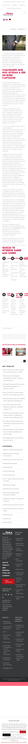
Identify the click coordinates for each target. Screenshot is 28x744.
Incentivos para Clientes (7, 663)
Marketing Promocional (11, 489)
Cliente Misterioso (9, 471)
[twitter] (5, 594)
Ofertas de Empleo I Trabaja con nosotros (13, 500)
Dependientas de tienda (20, 585)
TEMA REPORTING (8, 581)
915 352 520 (12, 1)
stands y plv (7, 518)
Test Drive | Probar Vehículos (6, 637)
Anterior (14, 29)
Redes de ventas (19, 554)
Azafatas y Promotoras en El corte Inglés (20, 657)
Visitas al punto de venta (19, 579)
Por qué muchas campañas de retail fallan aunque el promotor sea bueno (13, 423)
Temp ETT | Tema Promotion (19, 591)
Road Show (7, 642)
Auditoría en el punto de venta (13, 459)
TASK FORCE (7, 522)
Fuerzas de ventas (9, 475)
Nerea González (7, 328)
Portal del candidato (6, 574)
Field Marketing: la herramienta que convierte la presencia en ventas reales (13, 432)
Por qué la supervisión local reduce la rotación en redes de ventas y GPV (13, 407)
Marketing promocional (7, 622)
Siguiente (21, 29)
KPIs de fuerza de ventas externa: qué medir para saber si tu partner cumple (14, 386)
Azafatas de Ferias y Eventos (20, 633)
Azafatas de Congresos (20, 640)
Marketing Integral (9, 485)
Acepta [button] (23, 732)
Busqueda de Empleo (10, 463)
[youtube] (8, 594)
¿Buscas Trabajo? (5, 564)
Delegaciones (7, 668)
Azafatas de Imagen (20, 645)
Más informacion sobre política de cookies (14, 742)
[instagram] (3, 597)
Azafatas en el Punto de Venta (20, 627)
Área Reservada (5, 569)
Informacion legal (20, 597)
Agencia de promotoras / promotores (11, 455)
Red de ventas (7, 514)
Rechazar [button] (6, 735)
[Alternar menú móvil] (25, 12)
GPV (4, 632)
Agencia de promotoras (20, 544)
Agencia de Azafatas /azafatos (13, 449)
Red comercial (19, 560)
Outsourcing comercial (20, 573)
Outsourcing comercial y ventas (13, 505)
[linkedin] (11, 594)
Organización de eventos (7, 627)
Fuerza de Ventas (19, 565)
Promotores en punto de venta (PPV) (13, 510)
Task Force (19, 569)
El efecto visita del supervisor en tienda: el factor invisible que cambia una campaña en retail (13, 415)
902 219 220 (21, 1)
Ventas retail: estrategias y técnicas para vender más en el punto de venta (13, 378)
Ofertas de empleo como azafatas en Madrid (11, 494)
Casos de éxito (8, 467)
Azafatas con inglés (20, 650)
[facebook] (3, 594)
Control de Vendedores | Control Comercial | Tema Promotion (7, 650)
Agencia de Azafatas (19, 539)
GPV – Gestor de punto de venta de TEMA (13, 480)
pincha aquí (17, 228)
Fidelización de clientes (7, 658)
